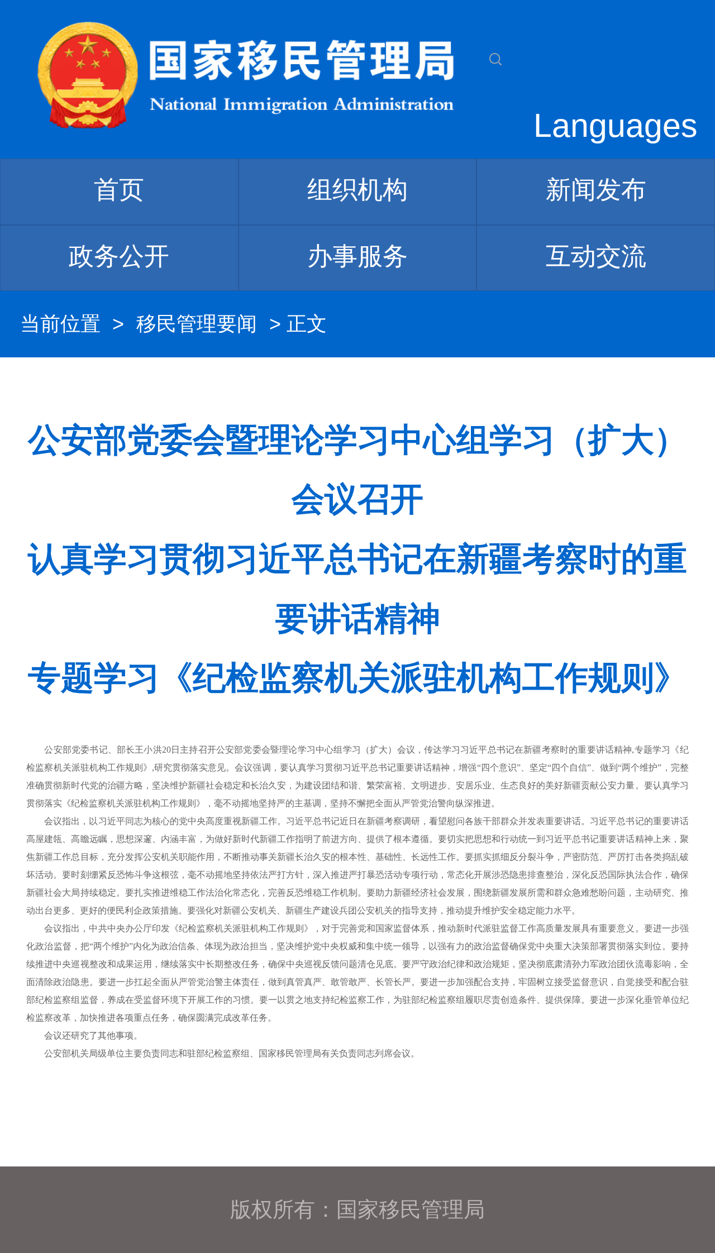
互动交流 (596, 256)
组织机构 (357, 189)
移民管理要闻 (196, 324)
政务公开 (119, 256)
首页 (119, 189)
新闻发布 (596, 189)
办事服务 (357, 256)
